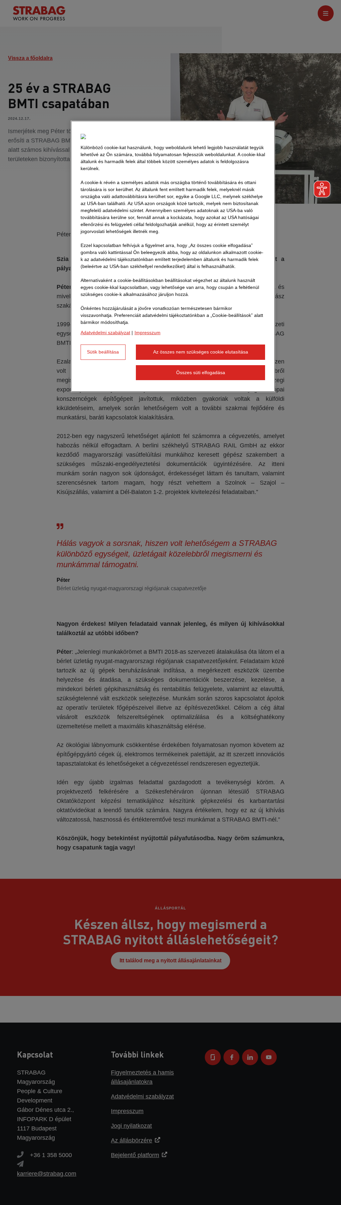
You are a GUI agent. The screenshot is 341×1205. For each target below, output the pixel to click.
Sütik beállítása (103, 352)
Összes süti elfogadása (200, 372)
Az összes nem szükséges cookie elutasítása (200, 352)
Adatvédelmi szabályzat (105, 332)
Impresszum (148, 332)
